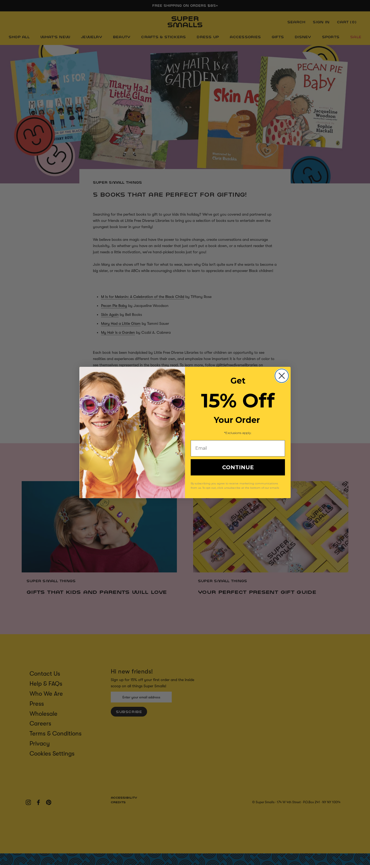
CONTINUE (238, 467)
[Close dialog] (281, 376)
